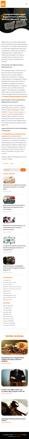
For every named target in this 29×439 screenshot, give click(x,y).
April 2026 (5, 314)
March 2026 (6, 316)
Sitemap (17, 436)
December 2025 (7, 323)
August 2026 (6, 306)
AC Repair (5, 280)
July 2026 (5, 308)
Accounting (6, 284)
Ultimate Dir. (18, 435)
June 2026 (6, 310)
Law (21, 25)
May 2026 (5, 312)
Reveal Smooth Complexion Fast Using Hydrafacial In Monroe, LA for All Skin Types (14, 187)
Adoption (5, 291)
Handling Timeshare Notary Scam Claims (13, 420)
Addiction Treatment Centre (11, 289)
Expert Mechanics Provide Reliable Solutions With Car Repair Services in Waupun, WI (14, 268)
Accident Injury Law (8, 282)
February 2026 (7, 319)
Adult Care (6, 293)
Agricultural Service (8, 297)
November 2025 (7, 325)
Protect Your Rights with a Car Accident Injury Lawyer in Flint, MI (12, 390)
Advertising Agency (8, 295)
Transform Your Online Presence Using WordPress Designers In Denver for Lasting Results (14, 248)
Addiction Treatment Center (11, 287)
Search (23, 170)
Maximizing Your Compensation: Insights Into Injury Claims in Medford (12, 359)
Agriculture (6, 300)
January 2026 (7, 321)
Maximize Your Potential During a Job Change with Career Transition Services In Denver (14, 227)
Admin (10, 25)
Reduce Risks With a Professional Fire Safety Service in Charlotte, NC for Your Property (14, 207)
